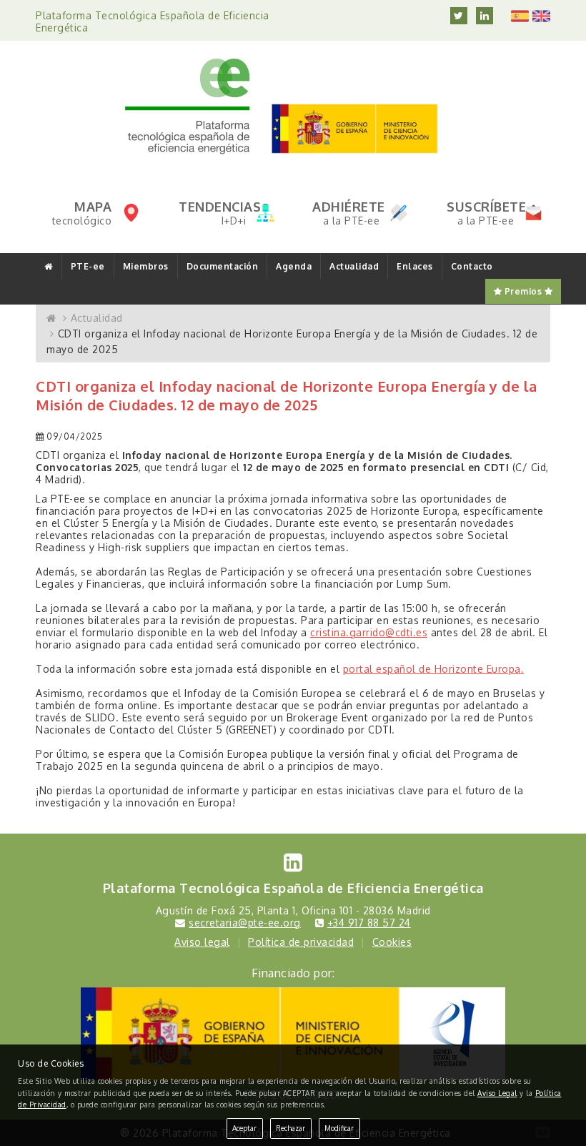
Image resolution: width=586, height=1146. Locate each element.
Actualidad (354, 266)
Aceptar (244, 1128)
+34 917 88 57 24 (369, 923)
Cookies (392, 942)
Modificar (339, 1128)
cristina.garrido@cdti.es (368, 632)
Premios (523, 291)
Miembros (146, 266)
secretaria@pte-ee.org (245, 923)
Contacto (472, 266)
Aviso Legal (497, 1093)
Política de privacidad (301, 942)
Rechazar (290, 1128)
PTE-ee (88, 266)
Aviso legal (202, 942)
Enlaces (415, 266)
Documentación (223, 266)
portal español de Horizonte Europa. (434, 669)
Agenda (294, 266)
